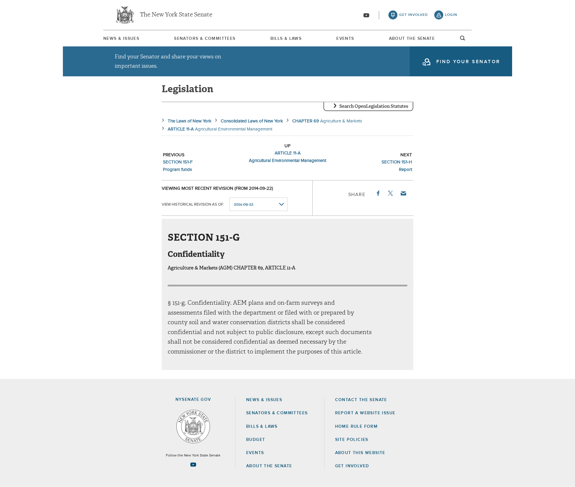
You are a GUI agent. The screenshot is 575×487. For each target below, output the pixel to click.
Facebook (378, 193)
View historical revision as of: (193, 205)
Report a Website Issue (365, 413)
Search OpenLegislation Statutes (373, 106)
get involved (413, 15)
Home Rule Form (356, 426)
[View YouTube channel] (366, 15)
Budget (255, 440)
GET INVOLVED (352, 466)
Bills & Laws (286, 39)
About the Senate (269, 466)
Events (345, 39)
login (451, 15)
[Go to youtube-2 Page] (193, 465)
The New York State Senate (176, 15)
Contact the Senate (361, 400)
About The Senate (412, 39)
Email (403, 193)
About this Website (360, 453)
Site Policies (351, 440)
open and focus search (462, 39)
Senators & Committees (204, 39)
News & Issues (121, 39)
